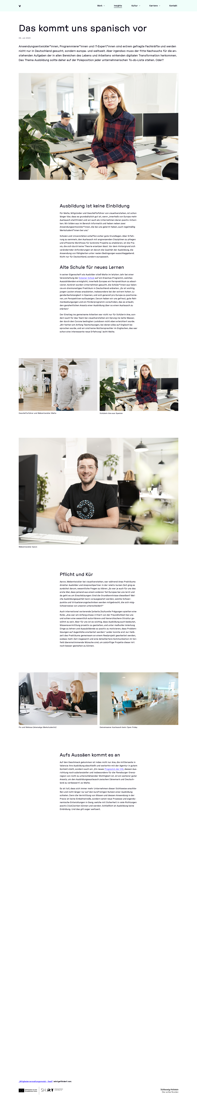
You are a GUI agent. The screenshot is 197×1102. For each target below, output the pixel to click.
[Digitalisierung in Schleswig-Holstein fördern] (123, 939)
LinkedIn (24, 1064)
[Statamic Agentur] (90, 960)
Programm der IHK (114, 769)
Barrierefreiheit (146, 1060)
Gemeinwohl (138, 891)
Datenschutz (145, 1068)
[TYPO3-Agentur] (58, 960)
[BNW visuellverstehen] (26, 960)
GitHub (52, 1064)
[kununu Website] (58, 939)
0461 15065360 (29, 1048)
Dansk (166, 1056)
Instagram (38, 1064)
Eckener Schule (87, 278)
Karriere (142, 1052)
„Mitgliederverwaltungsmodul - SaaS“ (36, 1081)
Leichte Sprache (171, 1048)
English (167, 1052)
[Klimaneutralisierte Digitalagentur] (155, 939)
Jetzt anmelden (29, 1005)
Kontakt (142, 1056)
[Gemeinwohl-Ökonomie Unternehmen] (26, 939)
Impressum (144, 1064)
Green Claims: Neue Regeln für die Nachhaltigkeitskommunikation (154, 898)
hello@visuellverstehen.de (36, 1054)
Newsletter (144, 1048)
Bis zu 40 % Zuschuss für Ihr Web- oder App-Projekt (41, 892)
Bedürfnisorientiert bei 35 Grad (96, 890)
